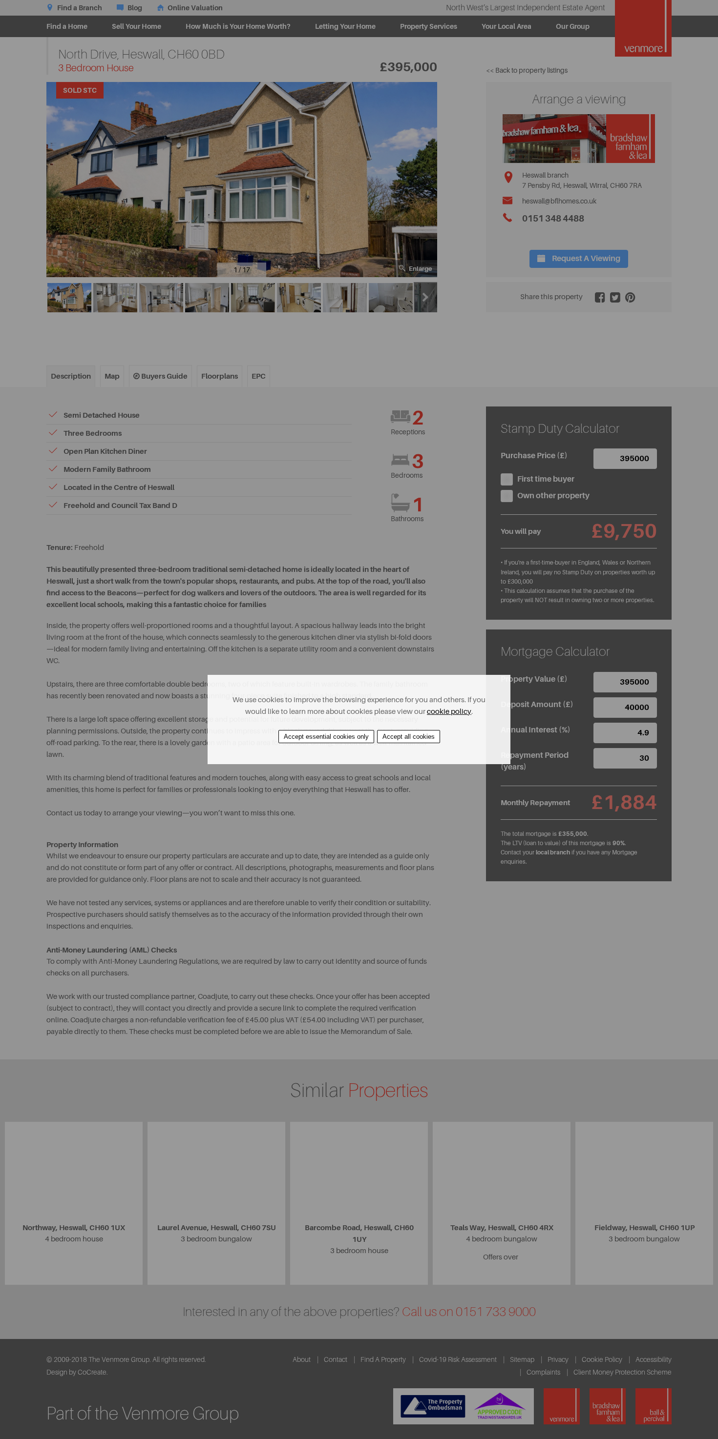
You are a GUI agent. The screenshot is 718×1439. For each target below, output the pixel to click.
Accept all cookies (408, 736)
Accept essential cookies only (326, 736)
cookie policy (449, 712)
